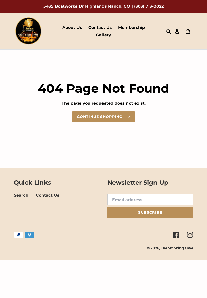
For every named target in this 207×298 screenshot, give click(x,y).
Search (21, 195)
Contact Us (47, 195)
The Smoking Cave (177, 248)
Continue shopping (99, 116)
